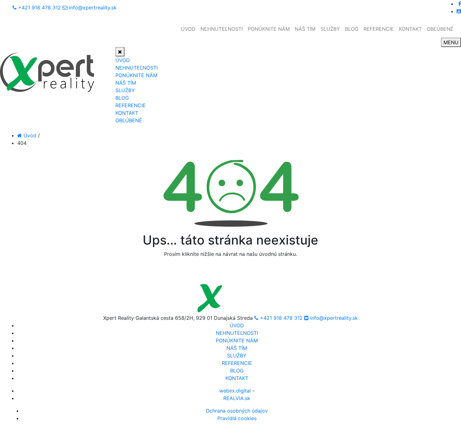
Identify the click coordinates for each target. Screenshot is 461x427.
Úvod (29, 135)
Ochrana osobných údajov (237, 411)
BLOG (351, 29)
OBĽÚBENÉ (440, 29)
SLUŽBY (330, 29)
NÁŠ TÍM (305, 29)
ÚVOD (188, 29)
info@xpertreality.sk (93, 7)
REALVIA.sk (236, 398)
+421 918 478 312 (39, 7)
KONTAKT (410, 29)
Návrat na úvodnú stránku (230, 271)
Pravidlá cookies (237, 418)
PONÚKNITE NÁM (269, 29)
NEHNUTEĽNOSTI (221, 29)
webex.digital (235, 390)
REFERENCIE (378, 29)
